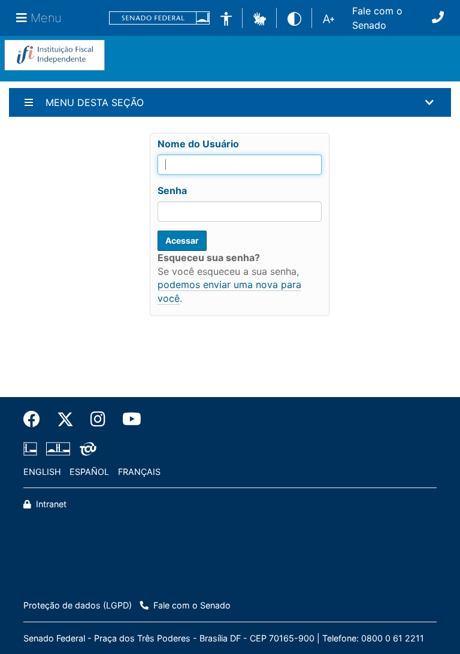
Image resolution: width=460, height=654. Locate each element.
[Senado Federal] (159, 18)
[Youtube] (127, 419)
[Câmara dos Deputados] (32, 448)
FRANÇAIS (139, 472)
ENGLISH (42, 472)
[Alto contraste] (294, 17)
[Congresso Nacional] (58, 448)
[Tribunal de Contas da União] (85, 448)
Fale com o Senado (377, 18)
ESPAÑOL (89, 472)
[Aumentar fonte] (328, 18)
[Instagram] (98, 419)
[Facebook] (36, 419)
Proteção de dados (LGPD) (77, 605)
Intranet (50, 504)
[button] (259, 17)
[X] (65, 419)
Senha (172, 190)
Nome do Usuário (198, 144)
